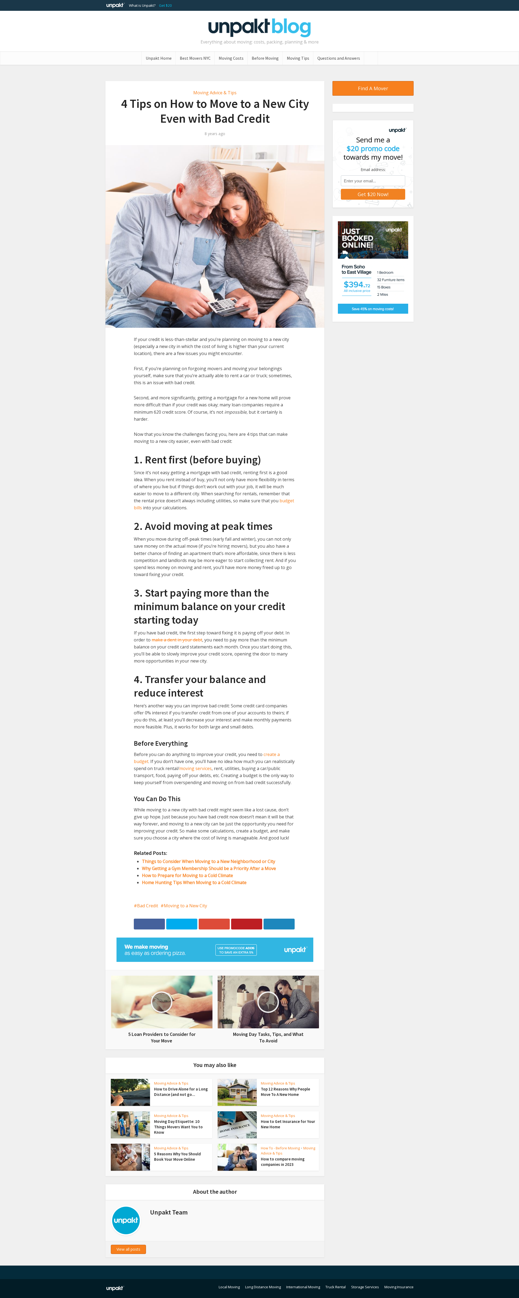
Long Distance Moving (263, 1286)
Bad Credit (147, 906)
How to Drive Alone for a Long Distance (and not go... (181, 1091)
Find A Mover (373, 88)
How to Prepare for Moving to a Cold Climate (187, 875)
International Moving (303, 1286)
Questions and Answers (338, 58)
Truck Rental (335, 1286)
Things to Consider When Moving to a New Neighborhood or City (208, 861)
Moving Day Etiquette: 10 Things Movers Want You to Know (178, 1127)
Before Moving (265, 58)
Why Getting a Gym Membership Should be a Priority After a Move (209, 868)
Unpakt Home (159, 58)
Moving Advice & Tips (215, 93)
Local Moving (229, 1286)
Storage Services (365, 1286)
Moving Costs (231, 58)
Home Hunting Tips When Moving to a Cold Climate (194, 882)
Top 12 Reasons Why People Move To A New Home (285, 1091)
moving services (195, 768)
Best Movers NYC (195, 58)
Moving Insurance (399, 1286)
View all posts (128, 1249)
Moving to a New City (185, 906)
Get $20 (165, 5)
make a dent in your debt (177, 640)
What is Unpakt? (142, 5)
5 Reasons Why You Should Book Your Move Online (177, 1156)
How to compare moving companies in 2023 (283, 1161)
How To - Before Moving (280, 1148)
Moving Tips (298, 58)
